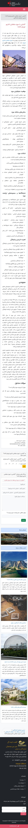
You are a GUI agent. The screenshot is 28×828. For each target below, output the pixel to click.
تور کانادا (23, 536)
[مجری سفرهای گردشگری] (14, 4)
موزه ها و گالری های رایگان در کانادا (18, 707)
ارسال (23, 520)
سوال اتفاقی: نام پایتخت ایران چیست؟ (16, 513)
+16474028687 (13, 826)
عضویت (23, 814)
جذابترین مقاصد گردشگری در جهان (18, 623)
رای (24, 466)
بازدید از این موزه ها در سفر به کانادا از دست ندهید (15, 662)
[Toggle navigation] (24, 9)
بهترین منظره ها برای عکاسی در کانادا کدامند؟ (16, 579)
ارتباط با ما (21, 783)
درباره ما (22, 780)
